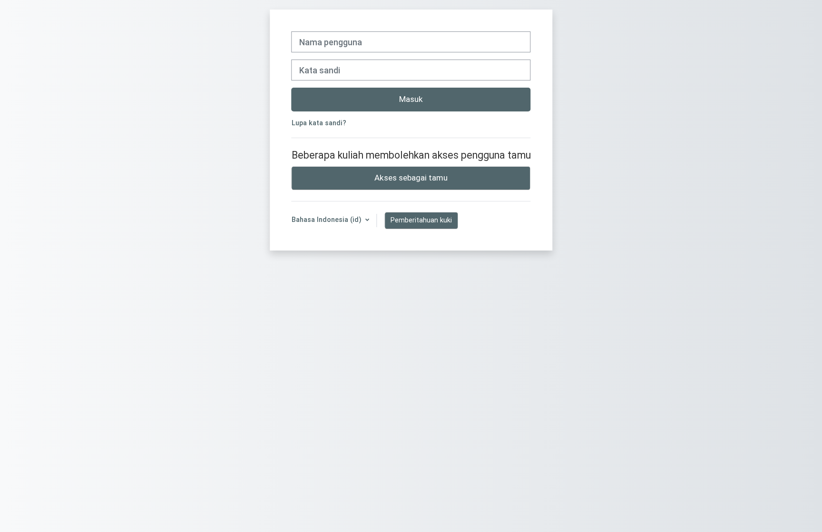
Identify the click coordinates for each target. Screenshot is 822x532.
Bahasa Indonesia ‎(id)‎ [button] (327, 220)
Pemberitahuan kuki (421, 220)
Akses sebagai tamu (411, 177)
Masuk (411, 99)
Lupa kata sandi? (319, 123)
